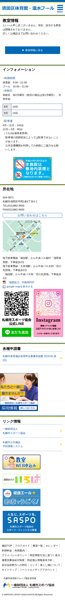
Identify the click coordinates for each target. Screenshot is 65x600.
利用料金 (7, 550)
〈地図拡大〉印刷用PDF (20, 282)
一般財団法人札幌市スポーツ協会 (14, 430)
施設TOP (7, 545)
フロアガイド (22, 545)
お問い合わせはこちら (32, 215)
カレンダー (52, 545)
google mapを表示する (20, 286)
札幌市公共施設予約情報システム (13, 444)
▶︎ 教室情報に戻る (32, 50)
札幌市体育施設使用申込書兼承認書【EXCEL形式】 (29, 358)
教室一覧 (38, 545)
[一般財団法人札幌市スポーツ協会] (29, 585)
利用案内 (20, 550)
